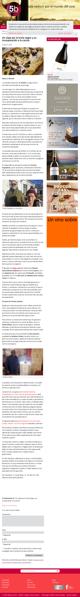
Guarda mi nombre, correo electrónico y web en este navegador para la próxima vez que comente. (21, 549)
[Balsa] (62, 56)
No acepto (67, 33)
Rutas (29, 580)
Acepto (60, 33)
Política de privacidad (57, 595)
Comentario (6, 514)
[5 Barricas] (13, 9)
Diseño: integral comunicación (28, 595)
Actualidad (5, 580)
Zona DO (30, 582)
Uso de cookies (71, 595)
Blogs (54, 580)
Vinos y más (31, 585)
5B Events (55, 582)
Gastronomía (31, 587)
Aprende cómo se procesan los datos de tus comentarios (22, 561)
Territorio (5, 587)
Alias (4, 530)
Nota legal (45, 595)
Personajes (5, 585)
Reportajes (5, 582)
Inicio (3, 31)
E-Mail (4, 539)
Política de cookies (15, 33)
